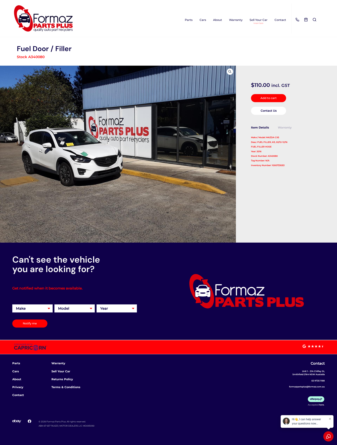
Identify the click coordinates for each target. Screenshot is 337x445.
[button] (230, 71)
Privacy (17, 387)
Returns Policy (62, 379)
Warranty (236, 20)
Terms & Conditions (65, 387)
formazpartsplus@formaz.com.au (307, 386)
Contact (280, 20)
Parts (189, 20)
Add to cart (268, 98)
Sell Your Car (258, 20)
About (217, 20)
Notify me (30, 323)
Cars (203, 20)
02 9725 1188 (318, 380)
